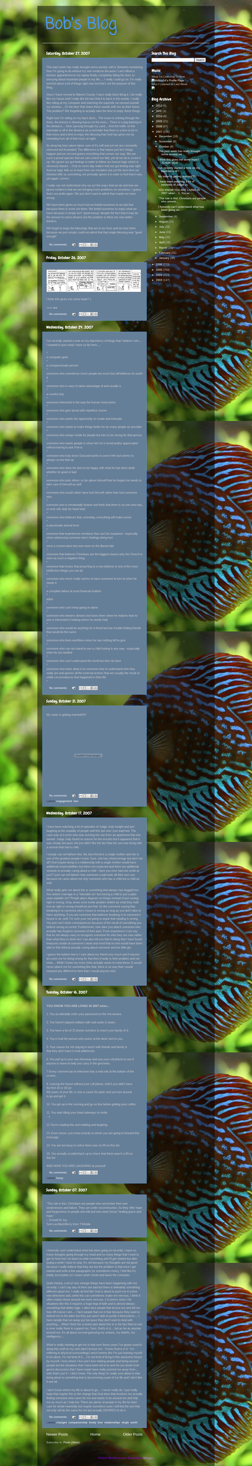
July (162, 226)
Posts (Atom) (71, 1442)
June (162, 232)
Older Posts (133, 1434)
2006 (159, 264)
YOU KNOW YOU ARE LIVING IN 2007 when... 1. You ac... (179, 192)
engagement (64, 801)
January (164, 257)
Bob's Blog (81, 24)
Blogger (148, 1458)
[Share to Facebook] (92, 245)
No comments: (58, 244)
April (162, 242)
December (166, 136)
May (162, 237)
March (163, 247)
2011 (159, 111)
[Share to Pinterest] (96, 245)
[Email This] (81, 245)
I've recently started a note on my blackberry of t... (179, 169)
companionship (78, 1422)
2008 (159, 126)
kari (76, 801)
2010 (159, 116)
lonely (92, 1422)
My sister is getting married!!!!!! (177, 176)
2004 (159, 274)
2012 (159, 105)
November (166, 141)
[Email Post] (73, 244)
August (164, 221)
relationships (112, 1422)
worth (134, 1422)
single (125, 1422)
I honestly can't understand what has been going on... (181, 208)
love (100, 1422)
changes (61, 1422)
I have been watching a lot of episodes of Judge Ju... (176, 183)
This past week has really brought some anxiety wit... (179, 153)
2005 (159, 269)
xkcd (55, 308)
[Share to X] (88, 245)
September (166, 216)
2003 (159, 280)
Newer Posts (57, 1434)
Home (95, 1434)
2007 (159, 131)
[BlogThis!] (84, 245)
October (164, 146)
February (165, 252)
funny (59, 1178)
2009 (159, 121)
